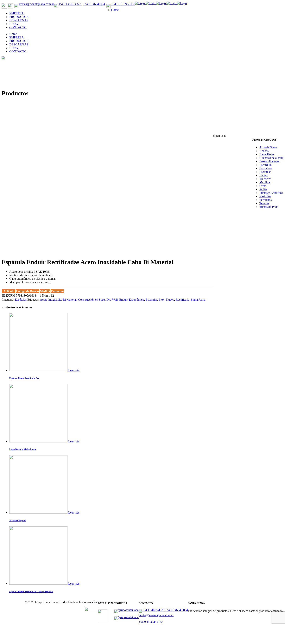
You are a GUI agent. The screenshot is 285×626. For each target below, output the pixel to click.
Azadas (264, 150)
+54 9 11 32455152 (123, 4)
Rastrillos (265, 196)
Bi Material (70, 299)
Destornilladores (269, 161)
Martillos (264, 182)
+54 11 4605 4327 (70, 4)
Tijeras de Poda (268, 206)
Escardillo (265, 164)
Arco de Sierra (268, 147)
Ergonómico (136, 299)
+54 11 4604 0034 (176, 610)
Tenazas (264, 203)
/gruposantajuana (128, 610)
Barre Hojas (266, 154)
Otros (262, 185)
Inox (161, 299)
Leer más (73, 370)
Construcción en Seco (91, 299)
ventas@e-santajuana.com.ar (36, 4)
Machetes (265, 178)
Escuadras (265, 168)
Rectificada (182, 299)
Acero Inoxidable (50, 299)
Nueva (170, 299)
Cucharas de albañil (271, 157)
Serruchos (265, 199)
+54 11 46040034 (94, 4)
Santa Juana (198, 299)
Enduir (123, 299)
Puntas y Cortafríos (271, 192)
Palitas (263, 189)
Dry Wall (112, 299)
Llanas (263, 175)
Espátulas (265, 171)
